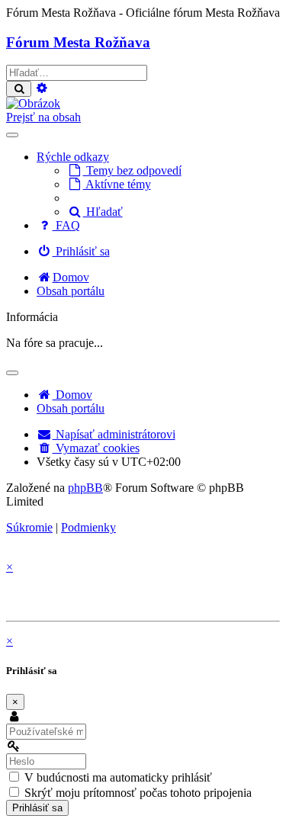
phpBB (85, 487)
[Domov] (33, 103)
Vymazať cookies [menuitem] (96, 448)
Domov (72, 394)
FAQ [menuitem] (66, 225)
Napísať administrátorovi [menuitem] (114, 434)
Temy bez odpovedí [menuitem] (132, 170)
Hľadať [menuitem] (103, 211)
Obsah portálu (70, 408)
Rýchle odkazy (73, 156)
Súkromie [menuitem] (29, 527)
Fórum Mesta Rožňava (78, 42)
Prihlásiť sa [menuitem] (81, 251)
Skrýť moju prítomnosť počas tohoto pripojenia (136, 792)
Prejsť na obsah (43, 117)
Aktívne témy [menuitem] (117, 184)
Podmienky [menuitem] (88, 527)
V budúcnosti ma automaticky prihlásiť (116, 777)
